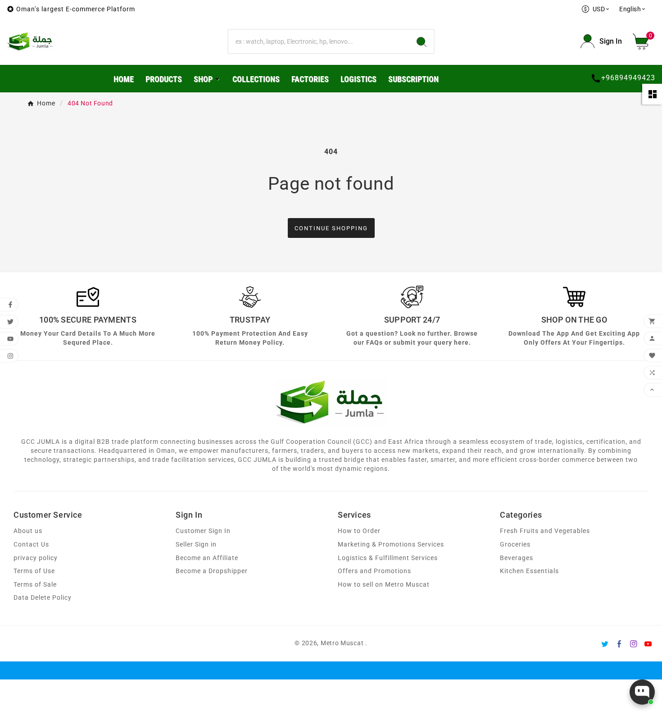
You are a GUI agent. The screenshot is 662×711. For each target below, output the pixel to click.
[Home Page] (30, 40)
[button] (644, 41)
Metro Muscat (342, 643)
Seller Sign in (196, 544)
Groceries (515, 544)
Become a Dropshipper (212, 571)
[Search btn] (421, 41)
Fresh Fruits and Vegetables (545, 531)
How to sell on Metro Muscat (384, 584)
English (632, 9)
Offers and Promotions (374, 571)
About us (28, 531)
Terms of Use (34, 571)
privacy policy (36, 558)
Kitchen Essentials (529, 571)
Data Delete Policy (43, 597)
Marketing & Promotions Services (391, 544)
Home (46, 103)
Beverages (516, 558)
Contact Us (31, 544)
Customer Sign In (203, 531)
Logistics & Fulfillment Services (388, 558)
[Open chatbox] (642, 692)
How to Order (359, 531)
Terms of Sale (35, 584)
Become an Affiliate (207, 558)
